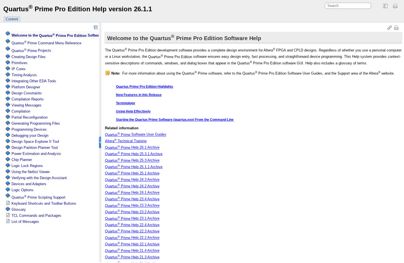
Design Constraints (27, 93)
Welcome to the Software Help (61, 36)
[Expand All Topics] (95, 27)
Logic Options (23, 190)
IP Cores (19, 69)
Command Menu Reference (46, 43)
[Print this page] (396, 6)
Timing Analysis (24, 75)
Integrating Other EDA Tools (34, 81)
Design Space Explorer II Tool (35, 141)
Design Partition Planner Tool (35, 148)
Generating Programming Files (36, 123)
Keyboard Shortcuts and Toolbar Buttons (44, 203)
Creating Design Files (29, 57)
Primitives (19, 63)
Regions (27, 166)
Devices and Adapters (29, 184)
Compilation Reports (28, 99)
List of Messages (25, 222)
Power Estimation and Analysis (36, 154)
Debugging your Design (30, 135)
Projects (31, 51)
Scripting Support (38, 197)
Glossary (19, 209)
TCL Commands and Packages (36, 215)
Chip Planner (22, 160)
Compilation (21, 111)
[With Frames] (385, 6)
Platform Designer (26, 87)
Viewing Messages (26, 105)
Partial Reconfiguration (30, 117)
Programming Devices (29, 129)
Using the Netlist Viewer (31, 172)
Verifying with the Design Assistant (39, 178)
